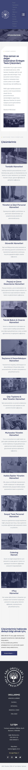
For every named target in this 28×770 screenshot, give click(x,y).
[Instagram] (12, 757)
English (14, 24)
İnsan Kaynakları (15, 4)
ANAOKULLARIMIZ (14, 698)
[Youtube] (16, 757)
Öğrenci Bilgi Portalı (14, 14)
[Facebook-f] (7, 757)
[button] (23, 14)
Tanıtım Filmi (14, 8)
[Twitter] (20, 757)
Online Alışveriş (15, 20)
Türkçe (14, 26)
